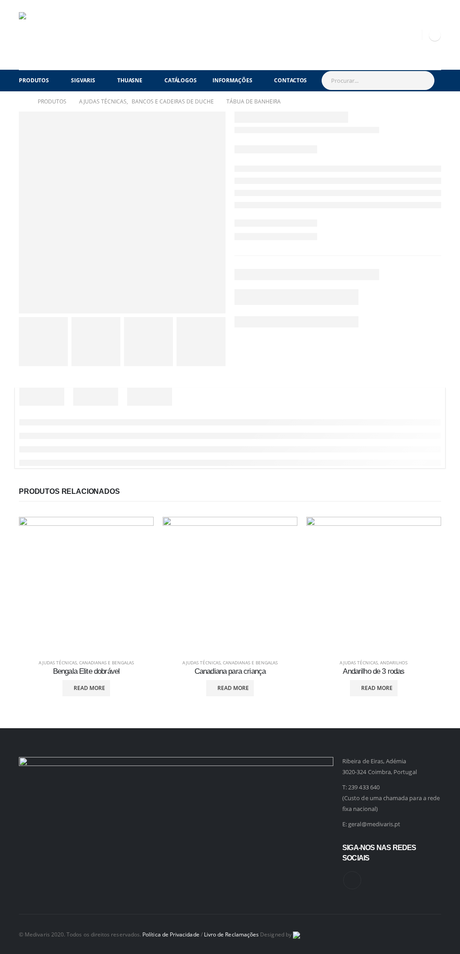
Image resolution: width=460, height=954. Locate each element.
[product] (86, 584)
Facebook (352, 880)
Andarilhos (393, 662)
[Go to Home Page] (22, 101)
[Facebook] (435, 35)
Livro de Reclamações (231, 934)
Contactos (290, 80)
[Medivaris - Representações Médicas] (41, 35)
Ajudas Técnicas (58, 662)
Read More (89, 688)
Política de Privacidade (170, 934)
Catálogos (180, 80)
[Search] (423, 81)
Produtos (34, 80)
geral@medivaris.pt (374, 824)
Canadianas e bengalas (106, 662)
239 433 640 (364, 787)
